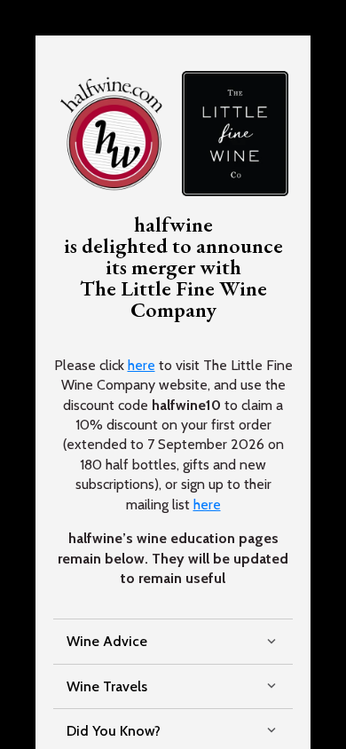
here (141, 365)
